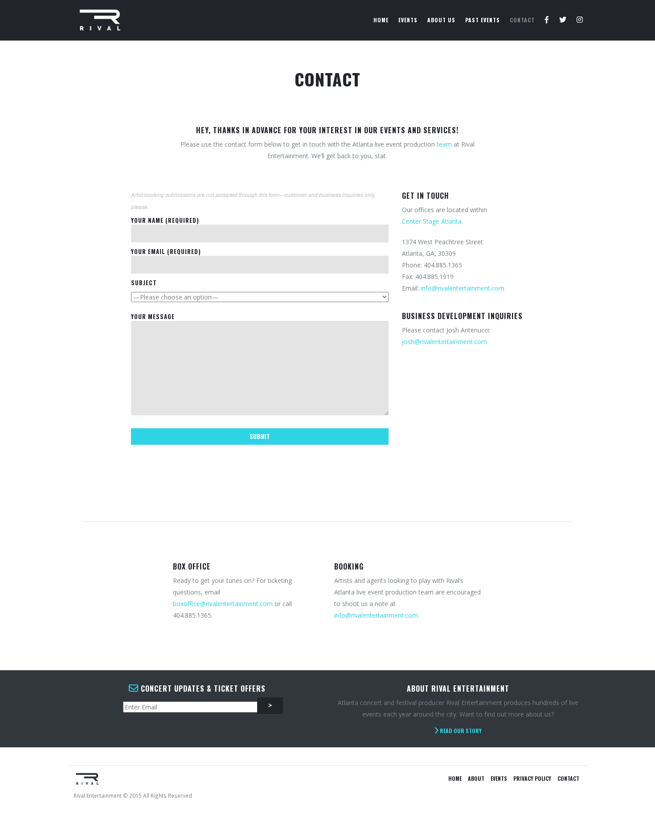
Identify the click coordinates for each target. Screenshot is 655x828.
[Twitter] (563, 20)
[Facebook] (547, 20)
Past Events (482, 20)
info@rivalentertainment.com (462, 288)
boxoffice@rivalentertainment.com (223, 603)
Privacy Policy (532, 778)
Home (381, 20)
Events (408, 20)
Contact (522, 20)
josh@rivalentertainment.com (444, 341)
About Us (441, 20)
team (444, 144)
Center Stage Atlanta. (432, 221)
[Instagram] (580, 20)
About (476, 778)
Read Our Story (460, 730)
